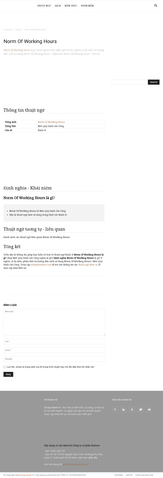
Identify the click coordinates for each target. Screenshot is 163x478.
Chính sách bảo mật (144, 475)
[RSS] (132, 410)
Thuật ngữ (44, 5)
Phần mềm (87, 5)
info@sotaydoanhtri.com (75, 464)
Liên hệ (129, 475)
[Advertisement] (81, 20)
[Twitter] (141, 410)
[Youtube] (149, 410)
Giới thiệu (118, 475)
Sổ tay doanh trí (52, 407)
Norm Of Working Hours (51, 122)
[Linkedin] (123, 410)
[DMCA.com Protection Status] (68, 438)
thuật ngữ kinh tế (87, 264)
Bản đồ (92, 457)
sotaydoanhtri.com (41, 264)
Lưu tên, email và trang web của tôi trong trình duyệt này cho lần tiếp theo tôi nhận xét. (50, 367)
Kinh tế (18, 29)
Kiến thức (71, 5)
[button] (155, 5)
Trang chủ (8, 29)
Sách (58, 5)
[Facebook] (115, 410)
